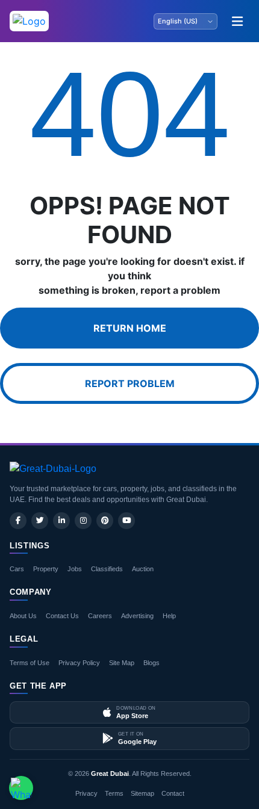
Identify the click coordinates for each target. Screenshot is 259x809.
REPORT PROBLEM (130, 383)
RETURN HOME (129, 328)
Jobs (74, 568)
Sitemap (142, 793)
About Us (23, 615)
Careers (100, 615)
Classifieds (107, 568)
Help (169, 615)
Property (45, 568)
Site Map (121, 662)
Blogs (151, 662)
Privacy (86, 793)
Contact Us (62, 615)
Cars (17, 568)
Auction (143, 568)
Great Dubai (110, 773)
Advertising (137, 615)
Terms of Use (29, 662)
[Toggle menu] (237, 21)
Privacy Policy (79, 662)
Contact (172, 793)
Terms (114, 793)
